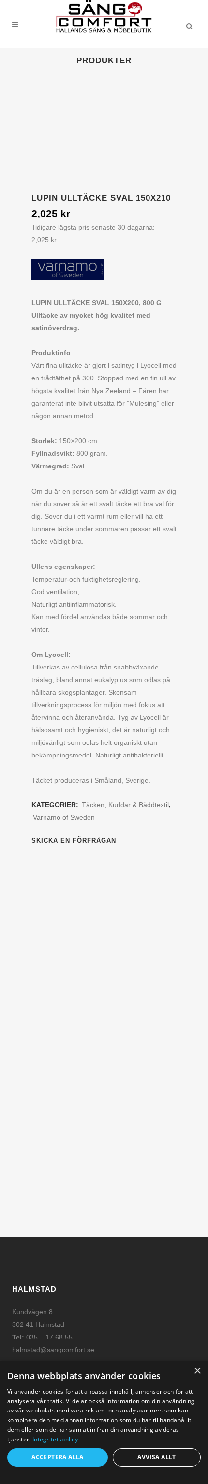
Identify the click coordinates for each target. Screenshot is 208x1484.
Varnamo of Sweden (64, 817)
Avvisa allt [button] (156, 1457)
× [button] (197, 1371)
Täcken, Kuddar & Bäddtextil (125, 805)
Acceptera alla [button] (57, 1457)
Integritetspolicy (55, 1439)
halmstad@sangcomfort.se (53, 1349)
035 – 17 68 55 (49, 1337)
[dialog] (104, 1422)
